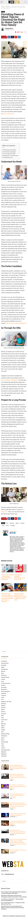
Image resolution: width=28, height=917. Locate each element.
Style (2, 740)
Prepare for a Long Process (10, 155)
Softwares (4, 736)
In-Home (22, 523)
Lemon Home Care (8, 113)
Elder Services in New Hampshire (15, 323)
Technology (4, 742)
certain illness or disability (9, 380)
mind (3, 525)
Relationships (5, 734)
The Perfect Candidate (9, 152)
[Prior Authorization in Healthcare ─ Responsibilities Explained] (7, 565)
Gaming (3, 703)
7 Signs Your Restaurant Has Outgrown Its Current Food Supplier (18, 822)
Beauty (3, 671)
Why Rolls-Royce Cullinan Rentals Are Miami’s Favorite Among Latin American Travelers (18, 805)
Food (2, 697)
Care (7, 523)
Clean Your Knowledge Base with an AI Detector (18, 814)
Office (2, 727)
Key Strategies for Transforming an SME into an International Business (18, 831)
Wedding (3, 754)
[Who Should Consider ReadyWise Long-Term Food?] (20, 565)
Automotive (4, 669)
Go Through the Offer (9, 153)
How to (3, 711)
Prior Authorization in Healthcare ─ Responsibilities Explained (7, 577)
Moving (3, 723)
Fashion (3, 693)
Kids (2, 715)
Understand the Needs (9, 150)
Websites (3, 752)
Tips (2, 744)
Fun (2, 699)
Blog (2, 673)
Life (2, 721)
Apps (2, 667)
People (3, 729)
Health (8, 6)
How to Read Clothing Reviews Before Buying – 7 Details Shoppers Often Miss (18, 767)
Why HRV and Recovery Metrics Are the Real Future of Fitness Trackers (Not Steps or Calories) (7, 597)
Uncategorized (5, 750)
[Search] (25, 2)
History (3, 707)
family (17, 523)
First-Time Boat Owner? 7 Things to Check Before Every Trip (17, 795)
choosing (12, 523)
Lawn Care (4, 719)
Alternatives (5, 663)
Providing (12, 525)
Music (3, 725)
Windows (4, 756)
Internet (3, 713)
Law (2, 717)
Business (4, 675)
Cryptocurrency (5, 683)
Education (4, 689)
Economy (3, 687)
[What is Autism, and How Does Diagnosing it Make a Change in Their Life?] (20, 584)
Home (3, 6)
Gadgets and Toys (6, 701)
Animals (3, 665)
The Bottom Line (8, 157)
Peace (7, 525)
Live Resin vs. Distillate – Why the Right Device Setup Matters (18, 786)
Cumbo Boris (9, 28)
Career (3, 679)
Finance (3, 695)
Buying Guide (5, 677)
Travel (3, 748)
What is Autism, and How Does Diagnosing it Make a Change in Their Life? (20, 597)
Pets (2, 731)
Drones (3, 685)
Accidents (4, 661)
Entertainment (5, 691)
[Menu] (2, 2)
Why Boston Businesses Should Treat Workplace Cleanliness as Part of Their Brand (18, 777)
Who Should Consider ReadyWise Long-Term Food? (19, 577)
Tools (2, 746)
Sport (2, 738)
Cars (2, 681)
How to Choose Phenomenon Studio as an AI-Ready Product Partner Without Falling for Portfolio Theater (18, 842)
